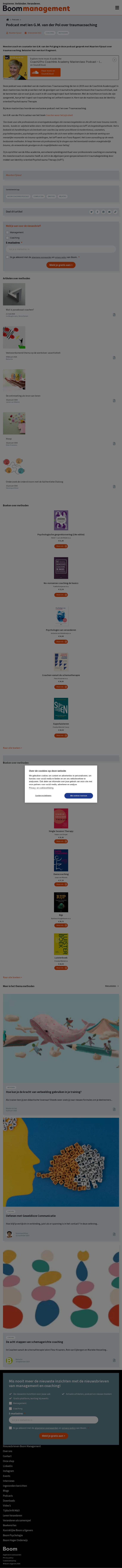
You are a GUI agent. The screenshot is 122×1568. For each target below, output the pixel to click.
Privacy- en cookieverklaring (41, 788)
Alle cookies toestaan (78, 796)
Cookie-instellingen (43, 795)
